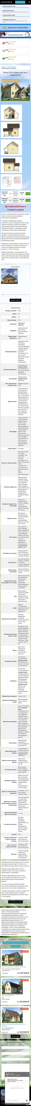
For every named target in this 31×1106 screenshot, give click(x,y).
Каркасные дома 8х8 (7, 942)
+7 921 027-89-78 (6, 2)
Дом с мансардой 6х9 (8, 995)
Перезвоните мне (20, 2)
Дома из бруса (15, 1036)
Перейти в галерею (15, 300)
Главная (3, 67)
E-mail (2, 1056)
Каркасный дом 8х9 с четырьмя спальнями (14, 967)
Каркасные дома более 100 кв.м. (21, 942)
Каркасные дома (11, 67)
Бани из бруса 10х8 (16, 946)
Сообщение (4, 1062)
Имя (2, 1045)
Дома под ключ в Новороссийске (18, 27)
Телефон (3, 1051)
